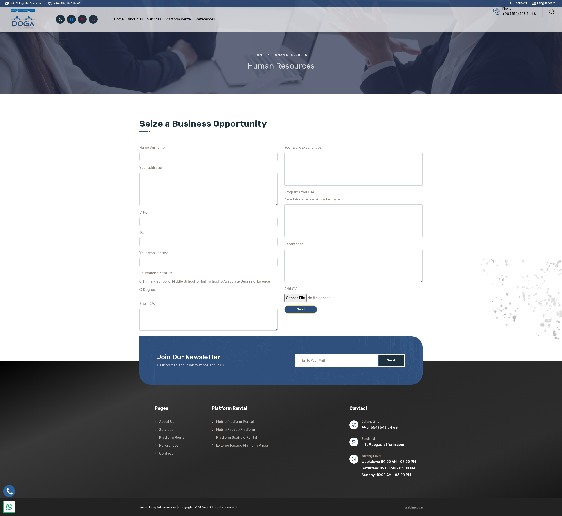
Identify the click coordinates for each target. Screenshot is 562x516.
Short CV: (147, 303)
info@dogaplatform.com (26, 3)
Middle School (183, 281)
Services (154, 19)
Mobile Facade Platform (235, 430)
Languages (545, 3)
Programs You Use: (312, 195)
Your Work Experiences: (303, 147)
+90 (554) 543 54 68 (67, 3)
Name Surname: (152, 147)
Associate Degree (237, 281)
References (205, 19)
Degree (148, 290)
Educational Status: (155, 273)
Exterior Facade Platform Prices (242, 445)
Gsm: (143, 233)
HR (509, 3)
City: (143, 212)
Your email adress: (154, 253)
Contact (521, 3)
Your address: (150, 168)
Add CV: (290, 289)
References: (294, 244)
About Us (135, 19)
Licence (263, 281)
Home (119, 19)
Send (391, 360)
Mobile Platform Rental (235, 422)
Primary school (155, 281)
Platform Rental (178, 19)
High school (209, 281)
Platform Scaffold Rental (236, 437)
